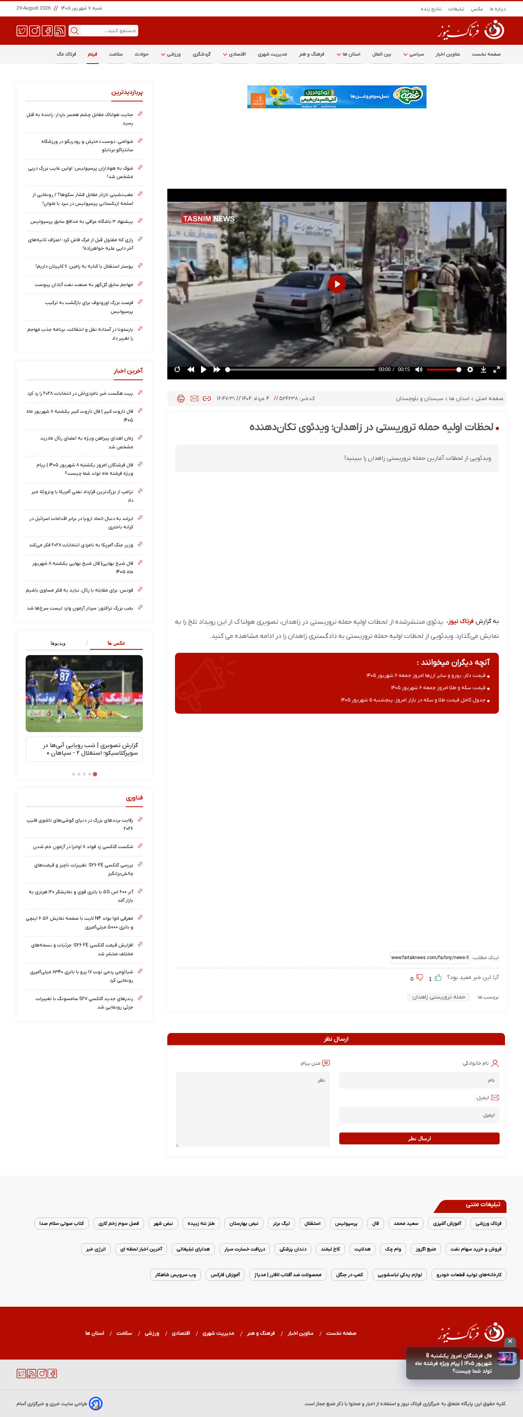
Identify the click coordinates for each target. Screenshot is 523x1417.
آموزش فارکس (225, 1275)
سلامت (116, 54)
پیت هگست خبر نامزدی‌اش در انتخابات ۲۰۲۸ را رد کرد (80, 393)
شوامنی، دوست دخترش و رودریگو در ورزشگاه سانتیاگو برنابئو (87, 145)
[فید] (59, 30)
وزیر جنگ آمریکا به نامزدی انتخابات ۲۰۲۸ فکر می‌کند (81, 545)
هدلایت (363, 1249)
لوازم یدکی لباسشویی (400, 1275)
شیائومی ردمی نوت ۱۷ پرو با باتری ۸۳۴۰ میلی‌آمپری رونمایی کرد (81, 976)
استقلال (312, 1223)
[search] (75, 30)
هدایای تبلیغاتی (193, 1249)
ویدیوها (58, 643)
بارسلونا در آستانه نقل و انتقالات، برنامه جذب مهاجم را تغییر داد (80, 333)
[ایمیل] (194, 398)
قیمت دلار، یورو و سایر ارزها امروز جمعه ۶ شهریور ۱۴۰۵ (426, 675)
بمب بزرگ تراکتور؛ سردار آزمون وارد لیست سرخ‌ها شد (80, 608)
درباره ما (498, 9)
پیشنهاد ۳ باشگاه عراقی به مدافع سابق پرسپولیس (81, 221)
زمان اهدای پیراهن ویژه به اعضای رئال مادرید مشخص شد (86, 442)
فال (375, 1223)
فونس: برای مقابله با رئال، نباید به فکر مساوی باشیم (79, 590)
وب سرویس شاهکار (175, 1275)
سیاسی (416, 54)
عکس (477, 9)
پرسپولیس (346, 1223)
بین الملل (381, 54)
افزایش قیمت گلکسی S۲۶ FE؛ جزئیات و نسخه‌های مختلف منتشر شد (82, 949)
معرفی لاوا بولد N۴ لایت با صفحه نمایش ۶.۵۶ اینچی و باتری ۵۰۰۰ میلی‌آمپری (79, 922)
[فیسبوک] (47, 30)
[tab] (113, 643)
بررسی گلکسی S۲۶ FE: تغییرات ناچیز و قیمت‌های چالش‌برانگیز (83, 869)
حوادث (142, 54)
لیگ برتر (281, 1223)
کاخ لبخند (330, 1249)
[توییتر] (22, 30)
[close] (510, 1342)
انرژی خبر (96, 1249)
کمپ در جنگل (349, 1275)
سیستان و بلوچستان (420, 398)
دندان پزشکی (292, 1249)
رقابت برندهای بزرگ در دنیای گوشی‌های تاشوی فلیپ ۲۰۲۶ (79, 824)
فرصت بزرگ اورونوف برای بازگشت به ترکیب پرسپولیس (89, 306)
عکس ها (117, 643)
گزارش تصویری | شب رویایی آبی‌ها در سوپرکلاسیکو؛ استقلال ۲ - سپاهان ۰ (90, 749)
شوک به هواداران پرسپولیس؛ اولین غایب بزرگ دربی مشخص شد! (80, 172)
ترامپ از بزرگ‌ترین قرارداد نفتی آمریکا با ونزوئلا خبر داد (82, 496)
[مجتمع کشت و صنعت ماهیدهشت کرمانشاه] (337, 96)
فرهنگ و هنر (312, 54)
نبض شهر (163, 1223)
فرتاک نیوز (461, 621)
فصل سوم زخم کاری (118, 1223)
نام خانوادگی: (475, 1063)
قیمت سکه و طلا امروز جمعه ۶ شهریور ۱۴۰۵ (438, 688)
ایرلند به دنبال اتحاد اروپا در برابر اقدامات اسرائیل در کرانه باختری (81, 522)
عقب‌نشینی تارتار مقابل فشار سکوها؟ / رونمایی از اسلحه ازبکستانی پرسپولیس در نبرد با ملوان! (83, 198)
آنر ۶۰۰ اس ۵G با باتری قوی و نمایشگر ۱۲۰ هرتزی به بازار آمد (81, 896)
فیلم (93, 54)
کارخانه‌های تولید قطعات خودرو (469, 1275)
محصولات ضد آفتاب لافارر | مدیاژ (288, 1275)
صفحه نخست (486, 54)
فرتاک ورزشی (489, 1223)
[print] (181, 398)
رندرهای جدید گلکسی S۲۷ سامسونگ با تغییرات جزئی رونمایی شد (84, 1002)
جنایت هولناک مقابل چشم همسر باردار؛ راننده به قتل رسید (79, 118)
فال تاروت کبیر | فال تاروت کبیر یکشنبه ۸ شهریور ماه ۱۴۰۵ (79, 415)
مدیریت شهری (273, 54)
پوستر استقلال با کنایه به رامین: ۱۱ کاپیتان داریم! (84, 266)
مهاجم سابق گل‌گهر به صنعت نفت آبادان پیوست (84, 284)
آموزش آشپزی (447, 1223)
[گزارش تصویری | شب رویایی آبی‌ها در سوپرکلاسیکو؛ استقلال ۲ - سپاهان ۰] (84, 693)
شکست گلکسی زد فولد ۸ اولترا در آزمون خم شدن (83, 846)
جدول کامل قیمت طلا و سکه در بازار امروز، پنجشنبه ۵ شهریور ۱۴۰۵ (413, 700)
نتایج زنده (431, 9)
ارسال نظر (419, 1138)
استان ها (351, 54)
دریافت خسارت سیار (244, 1249)
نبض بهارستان (243, 1223)
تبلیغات (456, 9)
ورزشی (173, 54)
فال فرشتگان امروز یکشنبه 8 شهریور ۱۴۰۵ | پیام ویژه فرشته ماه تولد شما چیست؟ (453, 1363)
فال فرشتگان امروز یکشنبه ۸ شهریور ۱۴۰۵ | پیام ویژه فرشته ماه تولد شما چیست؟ (84, 469)
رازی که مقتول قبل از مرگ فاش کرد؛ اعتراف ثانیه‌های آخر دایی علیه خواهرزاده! (80, 244)
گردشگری (202, 54)
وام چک (393, 1249)
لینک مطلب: (485, 957)
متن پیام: (310, 1063)
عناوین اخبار (448, 54)
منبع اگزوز (426, 1249)
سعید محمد (406, 1223)
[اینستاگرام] (34, 30)
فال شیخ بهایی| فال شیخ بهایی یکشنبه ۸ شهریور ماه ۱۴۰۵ (82, 567)
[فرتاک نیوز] (470, 41)
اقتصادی (237, 54)
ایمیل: (482, 1098)
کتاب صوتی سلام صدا (61, 1223)
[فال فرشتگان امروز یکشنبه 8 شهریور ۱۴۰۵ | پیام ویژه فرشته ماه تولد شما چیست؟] (507, 1358)
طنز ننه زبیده (201, 1223)
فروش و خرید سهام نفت (476, 1249)
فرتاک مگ (66, 54)
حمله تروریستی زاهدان (438, 997)
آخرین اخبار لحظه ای (141, 1249)
